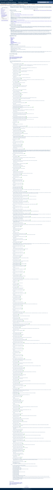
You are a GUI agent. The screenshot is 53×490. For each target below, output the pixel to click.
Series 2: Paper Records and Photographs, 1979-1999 (16, 57)
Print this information (49, 10)
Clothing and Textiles (17, 22)
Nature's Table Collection (19, 5)
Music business (12, 41)
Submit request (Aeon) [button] (36, 10)
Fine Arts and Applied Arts (9, 5)
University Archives (2, 5)
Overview (2, 8)
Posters (25, 22)
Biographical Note (3, 10)
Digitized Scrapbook (3, 16)
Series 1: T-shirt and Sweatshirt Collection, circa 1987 (16, 482)
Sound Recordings (28, 22)
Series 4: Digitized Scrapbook (13, 58)
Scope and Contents (3, 9)
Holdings (5, 5)
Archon (26, 489)
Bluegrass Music (12, 37)
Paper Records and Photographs (4, 15)
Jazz (11, 40)
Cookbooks (12, 39)
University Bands (14, 5)
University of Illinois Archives (8, 2)
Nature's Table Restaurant (14, 42)
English (14, 23)
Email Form (27, 487)
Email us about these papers (5, 20)
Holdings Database (23, 2)
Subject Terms (2, 11)
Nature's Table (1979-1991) (18, 13)
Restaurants (15, 21)
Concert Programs (22, 22)
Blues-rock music (13, 38)
